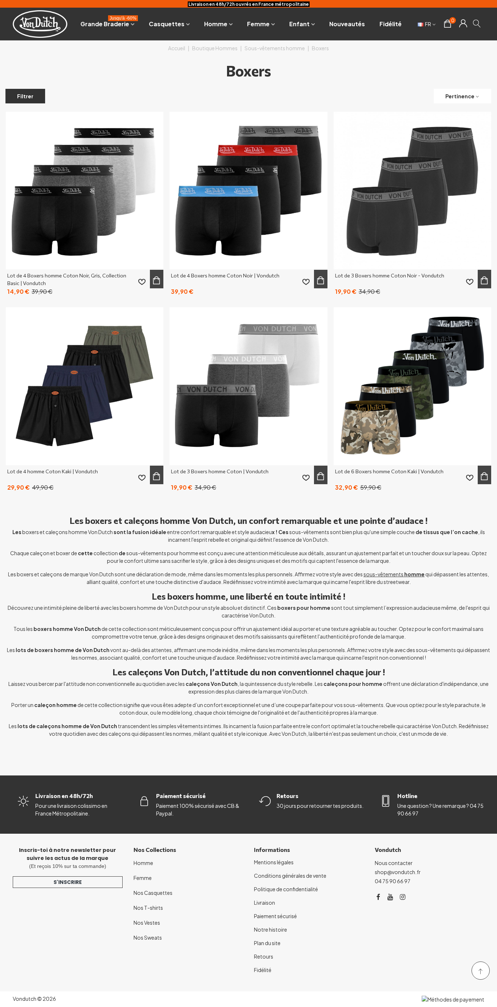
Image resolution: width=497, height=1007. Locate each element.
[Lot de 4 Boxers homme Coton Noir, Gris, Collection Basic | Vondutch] (84, 190)
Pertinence (459, 96)
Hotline (407, 795)
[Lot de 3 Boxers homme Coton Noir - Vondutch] (412, 190)
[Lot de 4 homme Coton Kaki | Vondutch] (84, 386)
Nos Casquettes (153, 892)
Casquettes (166, 24)
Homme (215, 24)
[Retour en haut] (481, 970)
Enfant (299, 24)
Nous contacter (394, 863)
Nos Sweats (148, 937)
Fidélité (390, 24)
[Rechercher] (477, 23)
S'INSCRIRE (67, 882)
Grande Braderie (108, 22)
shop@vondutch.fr (398, 872)
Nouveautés (347, 24)
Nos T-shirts (148, 907)
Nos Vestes (147, 922)
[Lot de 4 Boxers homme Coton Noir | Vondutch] (248, 190)
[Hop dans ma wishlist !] (142, 281)
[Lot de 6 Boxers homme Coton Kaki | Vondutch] (412, 386)
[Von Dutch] (40, 23)
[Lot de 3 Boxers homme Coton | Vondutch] (248, 386)
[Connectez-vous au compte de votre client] (463, 24)
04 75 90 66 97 (392, 881)
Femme (258, 24)
